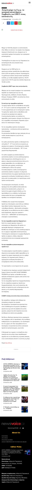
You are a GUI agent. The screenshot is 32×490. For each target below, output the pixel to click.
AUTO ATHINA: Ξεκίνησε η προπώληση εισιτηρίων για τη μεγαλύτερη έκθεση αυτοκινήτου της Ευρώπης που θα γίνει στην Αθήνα (12, 366)
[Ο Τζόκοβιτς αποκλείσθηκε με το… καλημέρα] (24, 409)
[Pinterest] (16, 23)
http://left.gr (8, 343)
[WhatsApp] (19, 23)
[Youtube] (23, 428)
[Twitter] (12, 23)
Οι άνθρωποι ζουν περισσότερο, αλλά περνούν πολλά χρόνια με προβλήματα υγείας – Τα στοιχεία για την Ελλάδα (11, 399)
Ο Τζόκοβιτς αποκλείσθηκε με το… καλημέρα (11, 407)
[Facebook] (8, 23)
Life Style (4, 7)
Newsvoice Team (7, 19)
